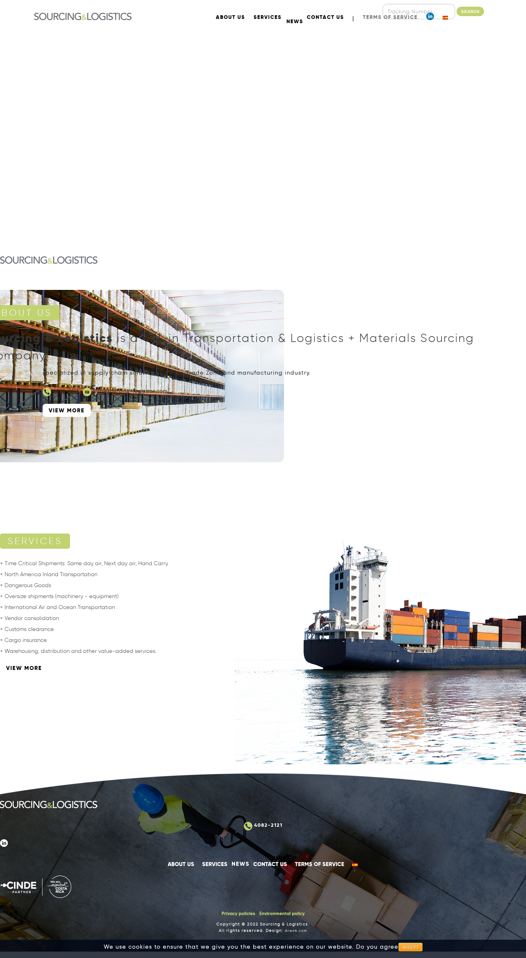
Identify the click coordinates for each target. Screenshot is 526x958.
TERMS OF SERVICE (319, 864)
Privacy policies (238, 913)
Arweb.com (296, 930)
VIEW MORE (67, 410)
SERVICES (214, 864)
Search (470, 11)
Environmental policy (282, 913)
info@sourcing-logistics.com (130, 391)
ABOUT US (181, 864)
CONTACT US (270, 864)
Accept (410, 947)
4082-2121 (66, 391)
